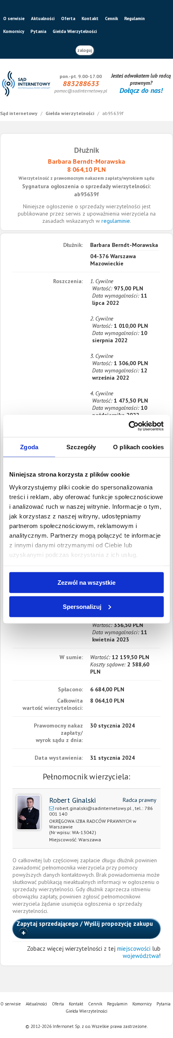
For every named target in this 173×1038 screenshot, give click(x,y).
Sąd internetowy (19, 113)
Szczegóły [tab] (81, 447)
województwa (141, 956)
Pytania (38, 31)
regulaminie (115, 220)
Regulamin (134, 18)
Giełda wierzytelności (70, 113)
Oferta (68, 18)
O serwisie (14, 18)
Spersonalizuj (82, 606)
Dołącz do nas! (141, 90)
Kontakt (90, 18)
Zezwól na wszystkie (86, 582)
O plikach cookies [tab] (138, 447)
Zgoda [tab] (29, 447)
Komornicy (13, 31)
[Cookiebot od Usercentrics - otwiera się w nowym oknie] (128, 426)
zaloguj (84, 50)
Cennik (111, 18)
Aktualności (43, 18)
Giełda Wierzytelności (75, 31)
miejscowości (133, 948)
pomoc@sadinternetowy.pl (80, 91)
